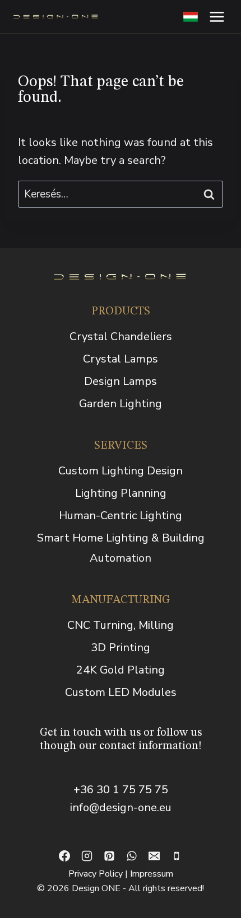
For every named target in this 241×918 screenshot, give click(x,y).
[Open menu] (216, 16)
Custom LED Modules (121, 692)
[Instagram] (87, 856)
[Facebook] (64, 856)
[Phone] (176, 856)
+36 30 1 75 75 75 (120, 789)
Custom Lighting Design (120, 470)
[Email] (154, 856)
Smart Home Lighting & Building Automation (121, 548)
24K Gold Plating (120, 669)
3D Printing (120, 647)
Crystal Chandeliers (120, 336)
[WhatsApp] (132, 856)
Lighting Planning (120, 493)
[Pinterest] (109, 856)
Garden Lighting (120, 403)
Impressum (151, 874)
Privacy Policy (95, 874)
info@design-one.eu (121, 807)
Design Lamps (120, 381)
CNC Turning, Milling (120, 625)
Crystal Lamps (120, 358)
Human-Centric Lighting (120, 515)
